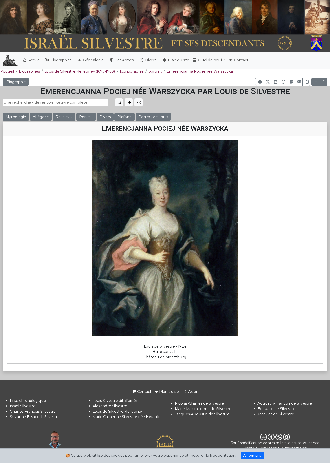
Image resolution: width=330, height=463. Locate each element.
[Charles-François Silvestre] (67, 17)
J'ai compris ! (252, 456)
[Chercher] (119, 102)
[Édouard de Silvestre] (291, 17)
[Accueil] (152, 43)
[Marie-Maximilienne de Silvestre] (211, 17)
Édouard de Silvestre (276, 409)
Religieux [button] (64, 117)
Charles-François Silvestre (33, 411)
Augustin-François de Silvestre (284, 403)
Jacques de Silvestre (275, 414)
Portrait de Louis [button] (153, 117)
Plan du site (178, 60)
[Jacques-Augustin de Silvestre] (238, 17)
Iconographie (132, 71)
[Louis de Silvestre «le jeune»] (94, 17)
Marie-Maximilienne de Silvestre (203, 409)
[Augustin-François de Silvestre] (265, 17)
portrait (155, 71)
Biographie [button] (16, 82)
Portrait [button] (86, 117)
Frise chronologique (28, 401)
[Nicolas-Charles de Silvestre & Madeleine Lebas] (168, 17)
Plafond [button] (124, 117)
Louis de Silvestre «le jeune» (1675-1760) (79, 71)
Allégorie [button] (41, 117)
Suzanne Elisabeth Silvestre (35, 417)
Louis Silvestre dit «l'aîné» (115, 401)
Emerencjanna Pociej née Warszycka (200, 71)
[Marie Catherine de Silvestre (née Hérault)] (121, 17)
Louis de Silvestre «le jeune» (117, 411)
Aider (193, 392)
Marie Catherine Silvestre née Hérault (126, 417)
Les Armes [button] (124, 60)
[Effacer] (129, 102)
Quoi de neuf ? (211, 60)
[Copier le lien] (306, 82)
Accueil (34, 60)
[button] (259, 82)
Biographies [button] (60, 60)
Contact (241, 60)
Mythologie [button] (16, 117)
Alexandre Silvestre (109, 406)
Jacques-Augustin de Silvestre (202, 414)
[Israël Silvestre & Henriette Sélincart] (27, 17)
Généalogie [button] (93, 60)
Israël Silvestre (22, 406)
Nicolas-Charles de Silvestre (199, 403)
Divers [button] (150, 60)
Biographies (29, 71)
